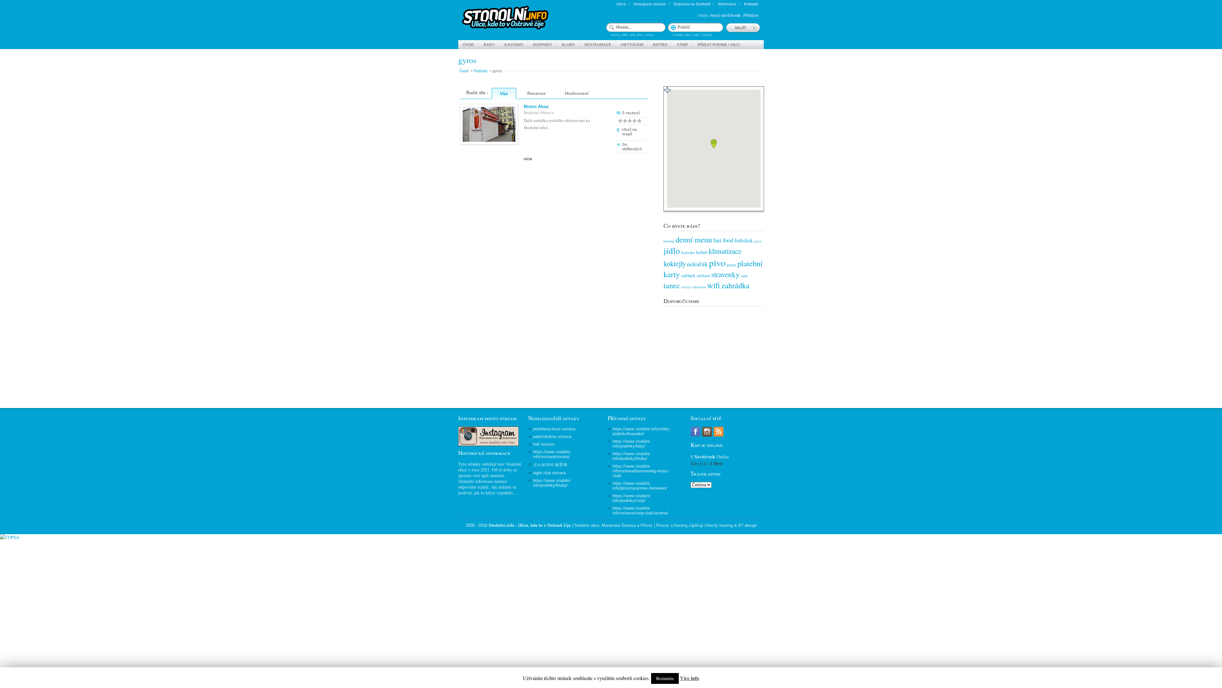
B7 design (747, 525)
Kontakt (751, 4)
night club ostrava (549, 472)
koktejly (675, 263)
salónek (688, 275)
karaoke (688, 252)
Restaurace (598, 45)
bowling (669, 241)
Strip (682, 45)
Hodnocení (577, 93)
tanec (672, 285)
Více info (689, 678)
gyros (758, 241)
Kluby (568, 45)
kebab (701, 252)
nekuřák (697, 264)
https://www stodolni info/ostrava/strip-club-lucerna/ (640, 510)
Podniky (481, 71)
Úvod (468, 45)
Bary (489, 45)
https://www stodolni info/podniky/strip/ (631, 498)
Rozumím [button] (665, 678)
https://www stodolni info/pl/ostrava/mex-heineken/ (640, 486)
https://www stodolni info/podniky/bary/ (631, 443)
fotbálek (743, 240)
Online (710, 457)
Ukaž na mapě (629, 131)
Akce (621, 4)
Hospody (542, 45)
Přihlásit (750, 15)
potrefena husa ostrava (554, 428)
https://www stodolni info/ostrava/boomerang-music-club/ (641, 471)
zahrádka (735, 285)
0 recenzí (631, 113)
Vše (504, 93)
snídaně (703, 275)
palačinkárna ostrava (552, 436)
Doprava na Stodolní (692, 4)
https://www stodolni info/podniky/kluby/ (551, 483)
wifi (713, 284)
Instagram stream (650, 4)
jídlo (672, 250)
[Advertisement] (714, 349)
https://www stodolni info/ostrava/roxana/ (551, 454)
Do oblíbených (632, 146)
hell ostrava (543, 444)
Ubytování (632, 45)
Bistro (660, 45)
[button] (714, 144)
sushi (744, 276)
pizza (731, 265)
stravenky (725, 274)
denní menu (694, 239)
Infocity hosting (719, 525)
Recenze (536, 93)
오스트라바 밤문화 (550, 464)
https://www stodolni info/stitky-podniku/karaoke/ (642, 431)
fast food (723, 240)
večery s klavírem (693, 287)
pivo (717, 262)
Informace (727, 4)
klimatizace (725, 251)
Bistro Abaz (536, 106)
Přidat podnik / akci (719, 45)
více (528, 158)
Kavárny (513, 45)
